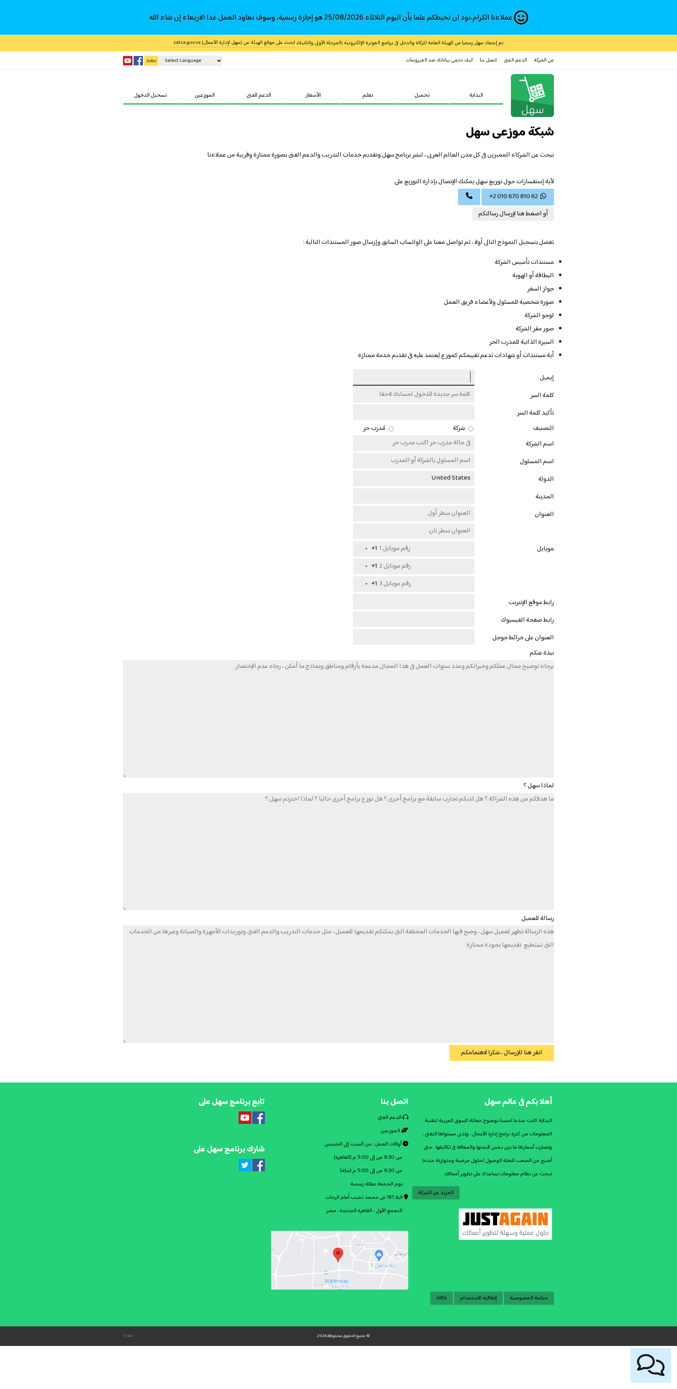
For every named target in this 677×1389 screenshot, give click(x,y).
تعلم (367, 95)
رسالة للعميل (537, 918)
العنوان (544, 514)
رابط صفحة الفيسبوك (527, 620)
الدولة (546, 479)
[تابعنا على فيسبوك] (138, 60)
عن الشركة (544, 60)
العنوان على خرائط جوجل (523, 638)
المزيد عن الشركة (436, 1193)
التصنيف (543, 428)
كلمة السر (542, 395)
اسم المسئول (537, 461)
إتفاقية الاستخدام (478, 1298)
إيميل (547, 378)
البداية (476, 95)
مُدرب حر (375, 428)
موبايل (545, 549)
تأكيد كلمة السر (535, 413)
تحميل (422, 95)
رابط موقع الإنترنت (531, 602)
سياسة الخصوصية (529, 1298)
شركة (459, 428)
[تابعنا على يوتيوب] (127, 60)
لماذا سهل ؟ (538, 786)
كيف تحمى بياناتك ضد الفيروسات (439, 60)
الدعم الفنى (515, 60)
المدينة (545, 497)
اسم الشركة (540, 444)
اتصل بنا (488, 60)
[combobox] (365, 548)
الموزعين (205, 95)
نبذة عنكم (542, 653)
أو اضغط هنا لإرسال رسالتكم (513, 214)
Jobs (151, 61)
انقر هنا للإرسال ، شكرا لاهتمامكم (501, 1053)
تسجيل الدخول (150, 95)
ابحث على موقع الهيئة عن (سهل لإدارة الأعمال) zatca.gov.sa (234, 43)
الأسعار (313, 95)
